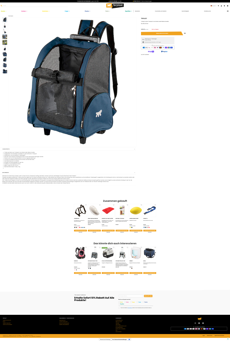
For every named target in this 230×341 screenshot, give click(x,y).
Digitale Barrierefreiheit (219, 335)
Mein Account (119, 321)
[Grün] (84, 227)
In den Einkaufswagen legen (80, 230)
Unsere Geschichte (7, 320)
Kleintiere (45, 11)
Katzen (23, 11)
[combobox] (35, 6)
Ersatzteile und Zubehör (160, 11)
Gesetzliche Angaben (7, 324)
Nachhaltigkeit (185, 11)
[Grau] (81, 227)
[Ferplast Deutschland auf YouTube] (202, 323)
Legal (204, 335)
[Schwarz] (74, 227)
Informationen (130, 307)
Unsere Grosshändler (64, 324)
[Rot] (79, 227)
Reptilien (128, 11)
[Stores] (218, 5)
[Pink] (78, 227)
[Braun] (76, 227)
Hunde (3, 11)
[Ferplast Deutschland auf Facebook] (198, 323)
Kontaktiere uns (119, 320)
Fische (87, 11)
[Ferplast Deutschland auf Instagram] (195, 323)
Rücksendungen (119, 327)
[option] (87, 1)
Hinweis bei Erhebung (105, 339)
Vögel (66, 11)
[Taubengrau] (147, 227)
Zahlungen (118, 324)
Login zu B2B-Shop (63, 321)
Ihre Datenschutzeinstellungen (119, 339)
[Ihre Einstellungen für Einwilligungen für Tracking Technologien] (228, 339)
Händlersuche (207, 11)
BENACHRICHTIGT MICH (162, 33)
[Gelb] (130, 227)
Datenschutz (209, 335)
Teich (107, 11)
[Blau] (82, 227)
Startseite (10, 16)
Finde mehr (80, 232)
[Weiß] (130, 268)
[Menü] (228, 11)
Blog (4, 321)
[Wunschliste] (224, 5)
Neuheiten (137, 11)
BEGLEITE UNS (148, 296)
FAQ (116, 330)
